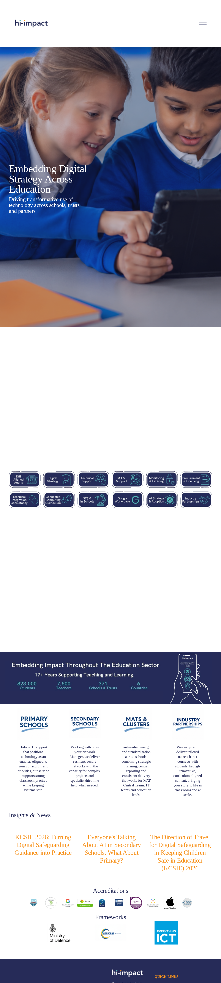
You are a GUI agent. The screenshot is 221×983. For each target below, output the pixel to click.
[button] (205, 818)
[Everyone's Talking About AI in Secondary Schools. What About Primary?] (111, 826)
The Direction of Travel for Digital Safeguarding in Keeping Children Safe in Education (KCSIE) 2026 (180, 852)
